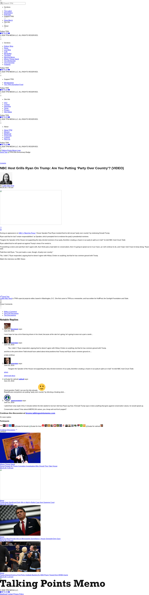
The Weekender (10, 61)
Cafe (6, 52)
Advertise (7, 106)
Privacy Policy (18, 594)
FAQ (5, 103)
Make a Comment (10, 311)
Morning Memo (9, 57)
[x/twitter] (5, 33)
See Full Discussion (11, 313)
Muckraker (8, 53)
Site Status (8, 112)
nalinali (21, 379)
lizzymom (14, 329)
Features (7, 64)
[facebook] (3, 33)
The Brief (7, 55)
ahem (6, 372)
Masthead (7, 134)
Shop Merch (8, 20)
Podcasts (7, 15)
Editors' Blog (8, 46)
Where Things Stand (11, 59)
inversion (14, 343)
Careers (7, 137)
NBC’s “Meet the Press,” (27, 233)
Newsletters (8, 13)
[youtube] (9, 33)
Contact (7, 104)
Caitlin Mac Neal (8, 186)
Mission (7, 132)
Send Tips (3, 152)
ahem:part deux (9, 376)
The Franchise (9, 63)
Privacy (6, 110)
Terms (6, 108)
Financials (8, 135)
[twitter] (5, 592)
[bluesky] (1, 33)
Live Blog (7, 50)
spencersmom (16, 400)
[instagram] (7, 33)
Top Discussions (10, 315)
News (6, 48)
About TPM (8, 130)
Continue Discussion (7, 430)
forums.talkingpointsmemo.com (40, 413)
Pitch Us (7, 139)
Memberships (9, 83)
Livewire (3, 163)
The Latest (8, 11)
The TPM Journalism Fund (13, 84)
